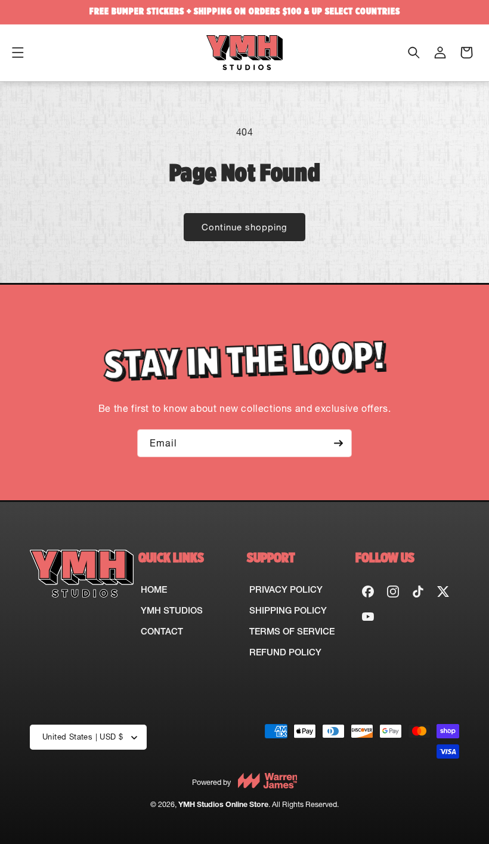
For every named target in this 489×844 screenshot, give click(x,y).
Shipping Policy (288, 610)
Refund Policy (285, 652)
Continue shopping (244, 227)
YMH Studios (172, 610)
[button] (18, 52)
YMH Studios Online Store (223, 804)
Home (154, 589)
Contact (162, 631)
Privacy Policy (286, 589)
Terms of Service (292, 631)
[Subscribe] (338, 443)
